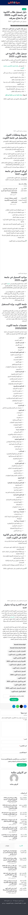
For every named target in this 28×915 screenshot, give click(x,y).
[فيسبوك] (25, 706)
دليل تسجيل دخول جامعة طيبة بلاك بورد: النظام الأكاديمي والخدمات (10, 874)
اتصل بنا (24, 903)
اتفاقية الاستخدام (18, 903)
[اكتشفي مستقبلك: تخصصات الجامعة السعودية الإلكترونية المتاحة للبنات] (22, 200)
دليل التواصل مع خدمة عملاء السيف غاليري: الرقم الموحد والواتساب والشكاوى (9, 836)
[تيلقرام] (13, 706)
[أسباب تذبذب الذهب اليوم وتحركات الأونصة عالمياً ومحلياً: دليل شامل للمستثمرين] (22, 829)
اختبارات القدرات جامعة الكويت (17, 651)
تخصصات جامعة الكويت (19, 668)
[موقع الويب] (14, 787)
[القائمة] (26, 3)
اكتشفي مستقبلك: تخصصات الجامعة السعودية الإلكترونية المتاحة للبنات (10, 200)
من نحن (3, 903)
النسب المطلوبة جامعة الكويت (17, 664)
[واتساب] (17, 706)
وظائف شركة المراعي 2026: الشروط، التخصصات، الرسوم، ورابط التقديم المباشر (10, 799)
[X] (21, 706)
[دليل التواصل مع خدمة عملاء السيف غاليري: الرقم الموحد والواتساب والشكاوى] (22, 837)
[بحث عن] (2, 3)
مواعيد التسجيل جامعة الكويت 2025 (15, 688)
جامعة (8, 283)
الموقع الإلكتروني (23, 752)
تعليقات (7, 845)
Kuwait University (19, 644)
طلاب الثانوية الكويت (19, 684)
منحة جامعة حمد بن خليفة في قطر (13, 95)
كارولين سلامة (14, 784)
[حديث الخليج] (14, 2)
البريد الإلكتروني (23, 745)
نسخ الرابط (14, 699)
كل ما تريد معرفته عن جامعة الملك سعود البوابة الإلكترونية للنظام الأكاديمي (9, 821)
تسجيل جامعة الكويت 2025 (17, 674)
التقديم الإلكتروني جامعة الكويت (16, 654)
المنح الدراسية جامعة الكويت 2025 (16, 661)
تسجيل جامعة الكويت (19, 671)
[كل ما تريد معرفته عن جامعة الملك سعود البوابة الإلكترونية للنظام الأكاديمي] (22, 822)
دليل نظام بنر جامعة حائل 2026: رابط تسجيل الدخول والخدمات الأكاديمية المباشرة (9, 806)
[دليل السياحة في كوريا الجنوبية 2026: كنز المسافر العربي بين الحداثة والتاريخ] (22, 853)
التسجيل (12, 617)
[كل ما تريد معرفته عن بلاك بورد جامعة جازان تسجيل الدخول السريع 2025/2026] (22, 190)
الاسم (25, 739)
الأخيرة (21, 845)
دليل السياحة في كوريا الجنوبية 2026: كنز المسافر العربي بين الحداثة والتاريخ (10, 852)
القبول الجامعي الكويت (19, 658)
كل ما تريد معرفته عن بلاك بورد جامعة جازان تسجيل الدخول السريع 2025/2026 (9, 190)
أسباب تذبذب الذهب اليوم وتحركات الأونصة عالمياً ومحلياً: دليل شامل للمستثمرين (9, 828)
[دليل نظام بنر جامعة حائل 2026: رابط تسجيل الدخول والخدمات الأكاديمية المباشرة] (22, 807)
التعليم (24, 9)
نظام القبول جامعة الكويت (18, 691)
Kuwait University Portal (17, 648)
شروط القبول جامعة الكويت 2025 (16, 681)
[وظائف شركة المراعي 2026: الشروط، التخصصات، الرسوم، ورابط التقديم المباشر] (22, 800)
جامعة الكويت (21, 678)
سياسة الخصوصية (10, 903)
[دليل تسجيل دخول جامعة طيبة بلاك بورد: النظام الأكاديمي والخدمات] (22, 815)
